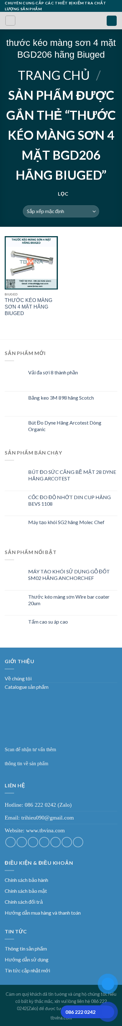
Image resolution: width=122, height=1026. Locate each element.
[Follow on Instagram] (22, 842)
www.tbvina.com (45, 830)
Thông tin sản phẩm (26, 948)
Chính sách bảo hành (26, 880)
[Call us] (55, 842)
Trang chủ (54, 75)
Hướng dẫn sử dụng (26, 959)
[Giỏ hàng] (112, 21)
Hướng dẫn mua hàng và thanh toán (43, 913)
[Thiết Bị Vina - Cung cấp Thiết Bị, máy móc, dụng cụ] (61, 20)
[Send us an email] (44, 842)
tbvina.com (61, 1017)
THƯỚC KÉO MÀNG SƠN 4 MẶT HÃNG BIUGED (28, 307)
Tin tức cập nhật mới (27, 970)
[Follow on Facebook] (10, 842)
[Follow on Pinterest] (67, 842)
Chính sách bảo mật (26, 891)
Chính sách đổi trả (24, 902)
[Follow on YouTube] (78, 842)
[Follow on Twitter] (33, 842)
